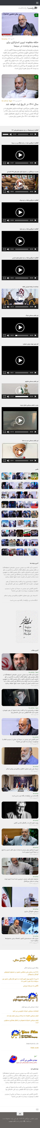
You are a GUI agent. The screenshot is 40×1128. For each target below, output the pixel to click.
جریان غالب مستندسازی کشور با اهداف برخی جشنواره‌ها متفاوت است (21, 939)
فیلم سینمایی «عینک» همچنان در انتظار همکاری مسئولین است (21, 1021)
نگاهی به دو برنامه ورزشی (30, 986)
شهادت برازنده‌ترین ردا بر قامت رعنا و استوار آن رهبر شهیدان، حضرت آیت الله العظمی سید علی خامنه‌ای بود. (21, 582)
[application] (20, 134)
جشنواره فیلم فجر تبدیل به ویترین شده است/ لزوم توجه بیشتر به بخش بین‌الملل (21, 880)
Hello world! (34, 1048)
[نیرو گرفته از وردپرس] (24, 1121)
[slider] (6, 134)
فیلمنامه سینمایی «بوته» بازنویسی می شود (25, 1011)
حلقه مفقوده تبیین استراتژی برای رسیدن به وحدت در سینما (22, 44)
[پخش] (35, 134)
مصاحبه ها (4, 39)
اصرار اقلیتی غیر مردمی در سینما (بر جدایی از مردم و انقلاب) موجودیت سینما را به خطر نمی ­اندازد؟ (21, 589)
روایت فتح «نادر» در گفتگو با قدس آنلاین (26, 823)
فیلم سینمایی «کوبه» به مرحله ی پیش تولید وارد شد (22, 1016)
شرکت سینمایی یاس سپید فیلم (30, 1007)
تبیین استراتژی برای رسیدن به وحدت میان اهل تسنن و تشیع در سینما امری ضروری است (20, 851)
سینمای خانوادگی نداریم (31, 911)
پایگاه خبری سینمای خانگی (31, 968)
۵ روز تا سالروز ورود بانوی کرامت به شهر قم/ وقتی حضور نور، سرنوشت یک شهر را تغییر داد (20, 980)
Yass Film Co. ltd (32, 1044)
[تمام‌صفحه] (4, 163)
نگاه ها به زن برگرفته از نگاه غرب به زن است (23, 600)
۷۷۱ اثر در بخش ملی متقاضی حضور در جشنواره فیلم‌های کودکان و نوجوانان (21, 973)
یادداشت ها (5, 101)
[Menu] (37, 2)
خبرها (10, 101)
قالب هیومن (12, 1121)
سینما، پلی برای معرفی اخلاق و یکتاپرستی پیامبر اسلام (20, 595)
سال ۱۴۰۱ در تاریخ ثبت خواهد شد (22, 104)
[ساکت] (11, 134)
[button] (20, 155)
